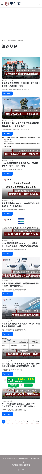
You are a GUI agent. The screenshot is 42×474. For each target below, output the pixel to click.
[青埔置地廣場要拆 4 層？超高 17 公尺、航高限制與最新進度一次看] (21, 308)
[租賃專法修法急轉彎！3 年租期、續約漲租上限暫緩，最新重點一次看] (21, 68)
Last (37, 421)
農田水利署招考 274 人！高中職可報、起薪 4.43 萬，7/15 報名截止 (20, 204)
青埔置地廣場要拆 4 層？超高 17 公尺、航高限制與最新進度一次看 (21, 325)
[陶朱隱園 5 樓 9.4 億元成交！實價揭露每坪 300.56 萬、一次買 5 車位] (21, 108)
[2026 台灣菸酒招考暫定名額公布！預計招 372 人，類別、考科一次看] (21, 148)
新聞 (15, 41)
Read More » (7, 93)
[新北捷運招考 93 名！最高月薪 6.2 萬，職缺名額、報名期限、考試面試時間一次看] (21, 348)
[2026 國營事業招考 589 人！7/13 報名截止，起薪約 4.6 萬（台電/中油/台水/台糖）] (21, 228)
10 (21, 421)
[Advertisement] (21, 438)
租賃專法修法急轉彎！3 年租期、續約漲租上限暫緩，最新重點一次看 (21, 84)
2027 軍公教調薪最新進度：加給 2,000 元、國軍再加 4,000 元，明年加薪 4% (19, 405)
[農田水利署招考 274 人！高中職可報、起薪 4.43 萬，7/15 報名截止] (21, 188)
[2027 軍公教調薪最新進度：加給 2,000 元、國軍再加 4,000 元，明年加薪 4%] (21, 388)
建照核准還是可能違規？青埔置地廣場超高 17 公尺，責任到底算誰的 (20, 285)
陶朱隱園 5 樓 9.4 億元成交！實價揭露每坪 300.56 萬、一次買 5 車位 (20, 124)
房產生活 (10, 41)
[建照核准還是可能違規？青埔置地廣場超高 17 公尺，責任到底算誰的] (21, 268)
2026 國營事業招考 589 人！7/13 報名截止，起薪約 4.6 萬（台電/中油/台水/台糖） (21, 244)
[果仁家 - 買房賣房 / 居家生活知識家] (13, 4)
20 (27, 421)
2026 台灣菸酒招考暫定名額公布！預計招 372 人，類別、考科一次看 (20, 164)
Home (5, 41)
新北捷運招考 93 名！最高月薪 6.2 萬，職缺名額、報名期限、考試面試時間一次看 (21, 365)
